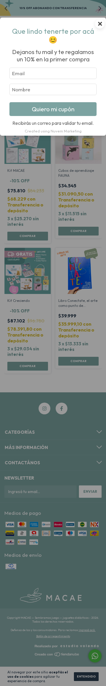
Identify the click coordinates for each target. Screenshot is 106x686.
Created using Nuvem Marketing (53, 131)
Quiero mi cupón (53, 109)
